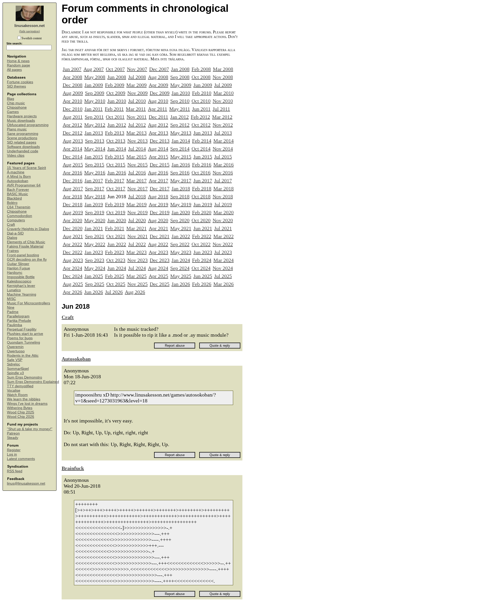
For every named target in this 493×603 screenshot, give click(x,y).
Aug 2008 (158, 77)
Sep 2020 (179, 220)
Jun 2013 (202, 133)
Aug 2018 (158, 196)
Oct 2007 (115, 69)
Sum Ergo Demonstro (24, 377)
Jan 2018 (181, 188)
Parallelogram (18, 316)
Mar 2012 (222, 117)
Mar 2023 (136, 252)
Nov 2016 (223, 172)
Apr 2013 (158, 133)
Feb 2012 (200, 117)
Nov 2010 (223, 101)
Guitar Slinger (18, 264)
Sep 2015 (94, 164)
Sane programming (22, 134)
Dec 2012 (72, 133)
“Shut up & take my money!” (29, 429)
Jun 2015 (202, 156)
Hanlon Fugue (18, 268)
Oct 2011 (115, 117)
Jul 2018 (137, 196)
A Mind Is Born (19, 176)
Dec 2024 (72, 276)
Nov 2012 (223, 125)
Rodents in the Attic (23, 355)
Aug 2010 (158, 101)
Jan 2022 (181, 236)
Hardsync (14, 273)
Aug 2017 (73, 188)
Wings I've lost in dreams (27, 404)
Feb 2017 (114, 180)
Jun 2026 (93, 292)
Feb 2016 (201, 164)
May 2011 (179, 109)
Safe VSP (14, 360)
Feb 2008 (201, 69)
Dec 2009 (159, 93)
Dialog (12, 238)
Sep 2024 (179, 268)
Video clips (15, 155)
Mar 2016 (223, 164)
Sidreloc (13, 364)
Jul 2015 (223, 156)
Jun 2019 (202, 204)
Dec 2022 (72, 252)
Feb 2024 (201, 260)
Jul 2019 (223, 204)
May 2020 (94, 220)
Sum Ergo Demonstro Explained (33, 382)
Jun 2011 (201, 109)
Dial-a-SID (15, 233)
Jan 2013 (93, 133)
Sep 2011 (94, 117)
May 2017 (180, 180)
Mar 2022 (223, 236)
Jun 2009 (202, 85)
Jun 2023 (202, 252)
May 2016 (94, 172)
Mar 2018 (223, 188)
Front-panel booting (23, 255)
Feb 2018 (201, 188)
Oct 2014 (201, 149)
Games (13, 112)
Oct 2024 (201, 268)
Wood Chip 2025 (20, 412)
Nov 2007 (137, 69)
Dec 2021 (159, 236)
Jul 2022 (137, 244)
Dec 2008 (72, 85)
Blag (10, 99)
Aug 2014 (158, 149)
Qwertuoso (16, 351)
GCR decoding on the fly (27, 259)
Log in (12, 454)
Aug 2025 (73, 284)
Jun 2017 (202, 180)
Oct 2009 (115, 93)
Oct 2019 (115, 212)
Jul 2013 (223, 133)
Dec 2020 (72, 228)
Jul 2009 (223, 85)
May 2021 (180, 228)
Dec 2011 (158, 117)
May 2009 (180, 85)
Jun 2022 (116, 244)
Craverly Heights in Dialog (28, 229)
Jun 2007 (72, 69)
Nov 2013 (137, 141)
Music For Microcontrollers (28, 303)
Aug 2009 (73, 93)
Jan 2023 (93, 252)
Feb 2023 (114, 252)
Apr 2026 (72, 292)
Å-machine (15, 172)
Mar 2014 (223, 141)
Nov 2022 (223, 244)
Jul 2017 (223, 180)
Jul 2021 (223, 228)
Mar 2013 (136, 133)
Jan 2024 (181, 260)
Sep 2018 (179, 196)
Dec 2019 (159, 212)
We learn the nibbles (23, 399)
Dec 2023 (159, 260)
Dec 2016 (72, 180)
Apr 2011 (157, 109)
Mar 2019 (136, 204)
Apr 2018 (72, 196)
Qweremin (15, 347)
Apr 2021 (158, 228)
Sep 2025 (94, 284)
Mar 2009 (136, 85)
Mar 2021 (136, 228)
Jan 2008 (180, 69)
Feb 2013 (114, 133)
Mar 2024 (223, 260)
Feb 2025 (114, 276)
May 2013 (180, 133)
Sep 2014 (179, 149)
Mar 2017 (136, 180)
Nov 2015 (137, 164)
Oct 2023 (115, 260)
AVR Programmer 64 (24, 185)
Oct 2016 (201, 172)
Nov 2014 (223, 149)
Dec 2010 (72, 109)
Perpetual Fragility (21, 329)
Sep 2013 (94, 141)
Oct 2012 (201, 125)
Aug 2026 (135, 292)
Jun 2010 (116, 101)
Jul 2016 (137, 172)
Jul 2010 (137, 101)
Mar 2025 (136, 276)
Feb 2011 (114, 109)
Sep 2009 (94, 93)
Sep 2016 (179, 172)
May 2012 (94, 125)
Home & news (18, 61)
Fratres (13, 251)
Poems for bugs (20, 338)
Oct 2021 (115, 236)
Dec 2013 (159, 141)
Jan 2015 (93, 156)
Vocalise (13, 390)
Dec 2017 (159, 188)
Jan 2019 (93, 204)
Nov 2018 (223, 196)
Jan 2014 (181, 141)
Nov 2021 (137, 236)
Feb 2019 (114, 204)
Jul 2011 (221, 109)
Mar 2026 (223, 284)
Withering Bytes (19, 408)
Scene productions (22, 138)
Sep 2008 (179, 77)
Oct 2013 (115, 141)
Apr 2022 (72, 244)
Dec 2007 (159, 69)
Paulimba (14, 325)
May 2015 (180, 156)
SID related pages (21, 142)
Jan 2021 (93, 228)
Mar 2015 (136, 156)
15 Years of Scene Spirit (26, 168)
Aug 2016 (158, 172)
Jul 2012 (137, 125)
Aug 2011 (73, 117)
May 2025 (180, 276)
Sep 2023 (94, 260)
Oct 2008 (201, 77)
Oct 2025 (115, 284)
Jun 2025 (202, 276)
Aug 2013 (73, 141)
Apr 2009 (158, 85)
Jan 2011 (93, 109)
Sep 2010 (179, 101)
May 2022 (94, 244)
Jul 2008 (137, 77)
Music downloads (21, 121)
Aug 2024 (158, 268)
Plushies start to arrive (25, 334)
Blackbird (14, 198)
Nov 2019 (137, 212)
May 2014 (94, 149)
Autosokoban (17, 181)
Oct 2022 (201, 244)
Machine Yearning (21, 294)
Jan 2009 (93, 85)
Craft (11, 225)
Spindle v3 (15, 373)
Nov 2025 (137, 284)
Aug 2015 (73, 164)
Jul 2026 (114, 292)
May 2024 (94, 268)
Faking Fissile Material (25, 246)
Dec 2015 (159, 164)
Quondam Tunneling (23, 342)
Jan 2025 (93, 276)
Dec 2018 (72, 204)
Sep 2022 (179, 244)
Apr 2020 (72, 220)
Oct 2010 (201, 101)
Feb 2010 (201, 93)
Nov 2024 (223, 268)
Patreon (13, 433)
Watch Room (17, 395)
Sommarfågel (18, 369)
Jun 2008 (116, 77)
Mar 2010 (223, 93)
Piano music (17, 129)
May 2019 (180, 204)
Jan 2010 (181, 93)
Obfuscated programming (28, 125)
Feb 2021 (114, 228)
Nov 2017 (137, 188)
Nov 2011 (137, 117)
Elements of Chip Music (26, 242)
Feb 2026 (201, 284)
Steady (12, 438)
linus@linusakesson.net (26, 483)
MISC (11, 299)
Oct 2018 (201, 196)
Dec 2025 (159, 284)
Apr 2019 (158, 204)
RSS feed (14, 471)
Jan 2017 (93, 180)
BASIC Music (17, 194)
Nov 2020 (223, 220)
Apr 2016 (72, 172)
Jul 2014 (137, 149)
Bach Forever (18, 190)
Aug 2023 (73, 260)
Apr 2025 (158, 276)
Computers (16, 220)
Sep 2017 (94, 188)
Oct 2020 (201, 220)
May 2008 (94, 77)
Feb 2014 (201, 141)
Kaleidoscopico (19, 281)
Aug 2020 (158, 220)
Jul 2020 (137, 220)
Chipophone (17, 107)
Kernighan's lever (21, 286)
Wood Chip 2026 (20, 417)
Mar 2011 (136, 109)
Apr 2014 (72, 149)
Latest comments (21, 459)
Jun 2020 (116, 220)
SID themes (16, 86)
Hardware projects (22, 116)
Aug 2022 (158, 244)
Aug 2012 (158, 125)
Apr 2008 (72, 77)
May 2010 (94, 101)
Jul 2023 (223, 252)
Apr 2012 (72, 125)
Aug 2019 (73, 212)
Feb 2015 (114, 156)
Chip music (16, 103)
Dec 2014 (72, 156)
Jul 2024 (137, 268)
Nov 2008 (223, 77)
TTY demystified (20, 386)
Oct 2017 (115, 188)
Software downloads (23, 147)
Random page (18, 65)
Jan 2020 (181, 212)
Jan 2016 (181, 164)
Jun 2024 (116, 268)
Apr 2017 (158, 180)
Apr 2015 (158, 156)
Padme (12, 312)
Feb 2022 (201, 236)
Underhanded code (22, 151)
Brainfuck (73, 468)
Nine (10, 307)
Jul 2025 (223, 276)
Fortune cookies (20, 82)
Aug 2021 (73, 236)
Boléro (12, 203)
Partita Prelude (19, 321)
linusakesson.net (29, 25)
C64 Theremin (18, 207)
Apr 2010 (72, 101)
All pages (14, 70)
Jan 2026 (181, 284)
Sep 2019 (94, 212)
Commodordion (19, 216)
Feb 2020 (201, 212)
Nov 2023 (137, 260)
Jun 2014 (116, 149)
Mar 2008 (223, 69)
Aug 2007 (93, 69)
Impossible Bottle (21, 277)
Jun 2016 (116, 172)
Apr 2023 (158, 252)
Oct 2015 (115, 164)
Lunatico (14, 290)
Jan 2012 (179, 117)
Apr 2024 (72, 268)
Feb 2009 (114, 85)
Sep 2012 (179, 125)
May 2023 (180, 252)
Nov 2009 (137, 93)
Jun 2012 (116, 125)
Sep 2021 (94, 236)
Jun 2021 (202, 228)
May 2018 (94, 196)
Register (14, 450)
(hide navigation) (29, 31)
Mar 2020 (223, 212)
